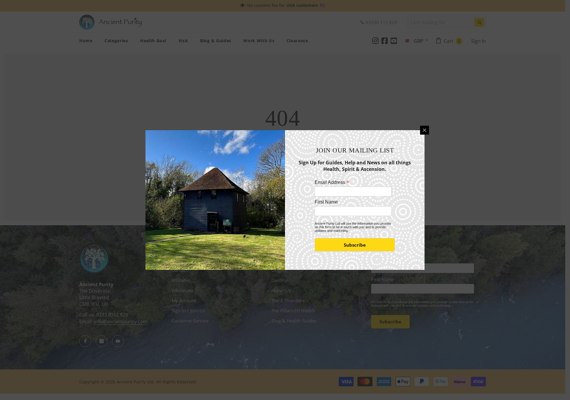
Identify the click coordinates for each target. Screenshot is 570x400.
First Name (326, 201)
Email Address (332, 182)
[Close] (424, 130)
